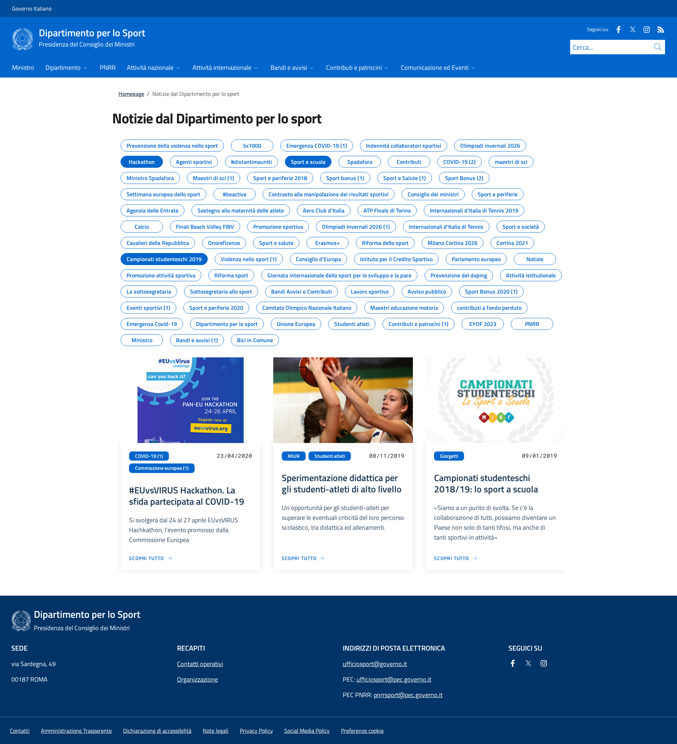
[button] (362, 730)
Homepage (131, 94)
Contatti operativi (200, 664)
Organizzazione (197, 679)
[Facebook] (616, 29)
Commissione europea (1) (162, 468)
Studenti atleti (330, 456)
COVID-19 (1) (149, 456)
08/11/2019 (386, 455)
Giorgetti (449, 456)
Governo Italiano (31, 8)
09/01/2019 (539, 455)
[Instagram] (644, 29)
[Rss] (658, 29)
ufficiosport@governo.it (375, 664)
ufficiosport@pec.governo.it (393, 679)
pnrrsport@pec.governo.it (408, 695)
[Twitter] (630, 29)
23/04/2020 (234, 455)
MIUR (294, 456)
